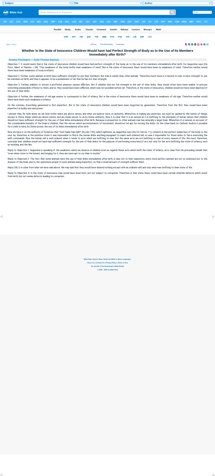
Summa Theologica (19, 59)
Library (14, 44)
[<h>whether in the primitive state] (211, 223)
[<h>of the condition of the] (3, 223)
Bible (8, 44)
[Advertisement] (107, 216)
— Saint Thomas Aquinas (44, 59)
